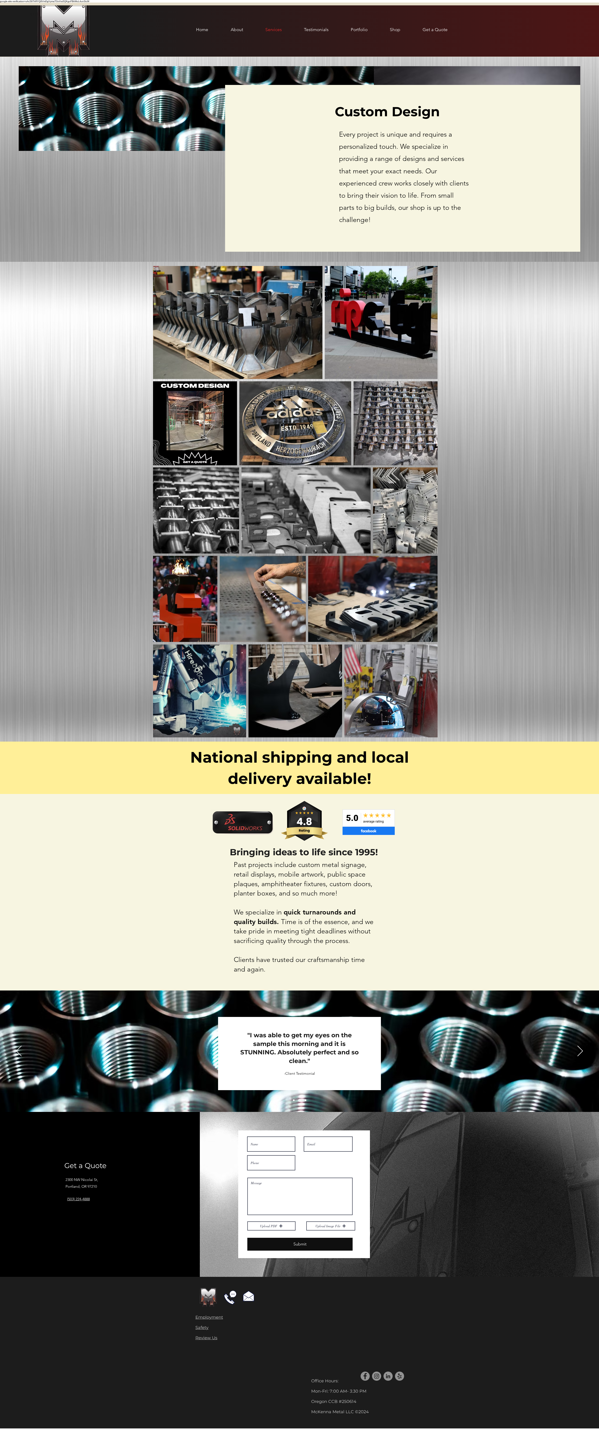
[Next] (580, 1051)
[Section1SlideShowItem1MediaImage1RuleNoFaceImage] (299, 1100)
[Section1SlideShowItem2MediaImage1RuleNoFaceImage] (305, 1100)
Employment (209, 1317)
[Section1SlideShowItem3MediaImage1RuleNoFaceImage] (294, 1100)
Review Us (206, 1337)
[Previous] (19, 1051)
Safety (201, 1327)
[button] (271, 1226)
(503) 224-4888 (78, 1199)
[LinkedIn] (388, 1376)
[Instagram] (376, 1376)
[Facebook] (365, 1376)
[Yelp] (399, 1376)
